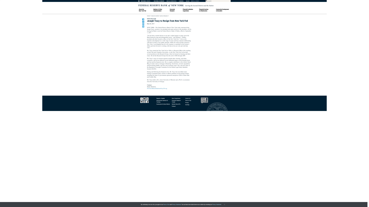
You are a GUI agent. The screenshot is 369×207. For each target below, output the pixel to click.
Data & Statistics (171, 1)
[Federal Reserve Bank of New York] (176, 5)
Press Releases (164, 16)
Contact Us (187, 98)
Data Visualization (176, 98)
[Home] (139, 1)
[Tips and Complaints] (202, 101)
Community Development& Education (222, 10)
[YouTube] (144, 99)
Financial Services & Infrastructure (203, 10)
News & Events (195, 1)
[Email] (141, 102)
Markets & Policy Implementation (157, 10)
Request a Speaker (160, 98)
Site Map (187, 104)
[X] (141, 99)
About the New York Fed (142, 10)
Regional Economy (159, 1)
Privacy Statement (176, 204)
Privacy (187, 102)
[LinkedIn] (147, 99)
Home (148, 16)
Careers (181, 1)
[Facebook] (147, 102)
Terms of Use (166, 204)
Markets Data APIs (176, 104)
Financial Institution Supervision (188, 10)
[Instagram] (144, 102)
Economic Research (172, 10)
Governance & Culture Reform (163, 104)
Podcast (174, 106)
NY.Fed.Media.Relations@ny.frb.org (157, 88)
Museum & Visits (145, 1)
